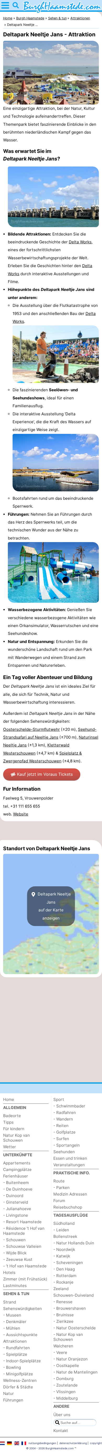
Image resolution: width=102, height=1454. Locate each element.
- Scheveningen (68, 1262)
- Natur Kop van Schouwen (68, 1337)
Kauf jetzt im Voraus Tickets (45, 774)
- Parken (61, 1187)
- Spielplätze (15, 1354)
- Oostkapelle (66, 1365)
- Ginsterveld (15, 1202)
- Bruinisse (63, 1314)
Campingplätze (17, 1169)
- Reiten (61, 1125)
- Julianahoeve (17, 1208)
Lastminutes (15, 1285)
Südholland (64, 1223)
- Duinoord (13, 1195)
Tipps (8, 1122)
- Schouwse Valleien (22, 1246)
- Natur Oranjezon (70, 1359)
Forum (59, 1200)
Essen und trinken (70, 1158)
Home (8, 1099)
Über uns (61, 1414)
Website (20, 814)
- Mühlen (11, 1328)
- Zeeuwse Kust (17, 1259)
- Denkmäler (14, 1321)
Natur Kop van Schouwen (16, 1138)
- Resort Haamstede (22, 1221)
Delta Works (80, 241)
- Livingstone (15, 1215)
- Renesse (62, 1301)
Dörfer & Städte (18, 1386)
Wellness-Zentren (20, 1380)
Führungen (13, 1400)
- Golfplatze (64, 1132)
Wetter (9, 1146)
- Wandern (63, 1119)
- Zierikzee (63, 1321)
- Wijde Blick (14, 1252)
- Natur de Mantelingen (75, 1372)
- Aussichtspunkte (20, 1334)
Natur (8, 1393)
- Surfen (61, 1138)
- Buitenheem (16, 1182)
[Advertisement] (51, 830)
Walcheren (63, 1345)
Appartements (16, 1162)
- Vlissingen (64, 1391)
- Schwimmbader (69, 1106)
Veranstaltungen (69, 1164)
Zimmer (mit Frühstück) (25, 1279)
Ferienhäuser (15, 1176)
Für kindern (13, 1128)
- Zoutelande (65, 1385)
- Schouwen (14, 1239)
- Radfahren (64, 1112)
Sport (58, 1099)
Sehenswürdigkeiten (22, 1308)
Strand (9, 1302)
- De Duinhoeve (17, 1189)
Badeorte (12, 1115)
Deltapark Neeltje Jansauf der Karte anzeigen (54, 906)
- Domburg (63, 1378)
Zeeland (61, 1288)
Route (59, 1181)
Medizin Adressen (70, 1194)
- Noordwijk (64, 1249)
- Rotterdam (64, 1275)
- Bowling (12, 1367)
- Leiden (61, 1229)
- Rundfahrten (16, 1347)
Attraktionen (15, 1341)
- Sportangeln (66, 1145)
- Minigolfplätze (18, 1373)
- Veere (60, 1352)
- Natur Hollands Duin (73, 1242)
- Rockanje (63, 1282)
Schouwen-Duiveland (73, 1295)
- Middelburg (65, 1398)
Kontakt (60, 1430)
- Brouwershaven (69, 1308)
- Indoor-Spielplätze (22, 1360)
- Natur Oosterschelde (74, 1327)
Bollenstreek (65, 1236)
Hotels (9, 1272)
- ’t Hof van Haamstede (25, 1265)
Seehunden (64, 1151)
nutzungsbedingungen (42, 1443)
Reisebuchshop (67, 1207)
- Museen (12, 1315)
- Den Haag (64, 1269)
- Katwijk (61, 1256)
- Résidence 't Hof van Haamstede (23, 1231)
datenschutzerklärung (73, 1443)
